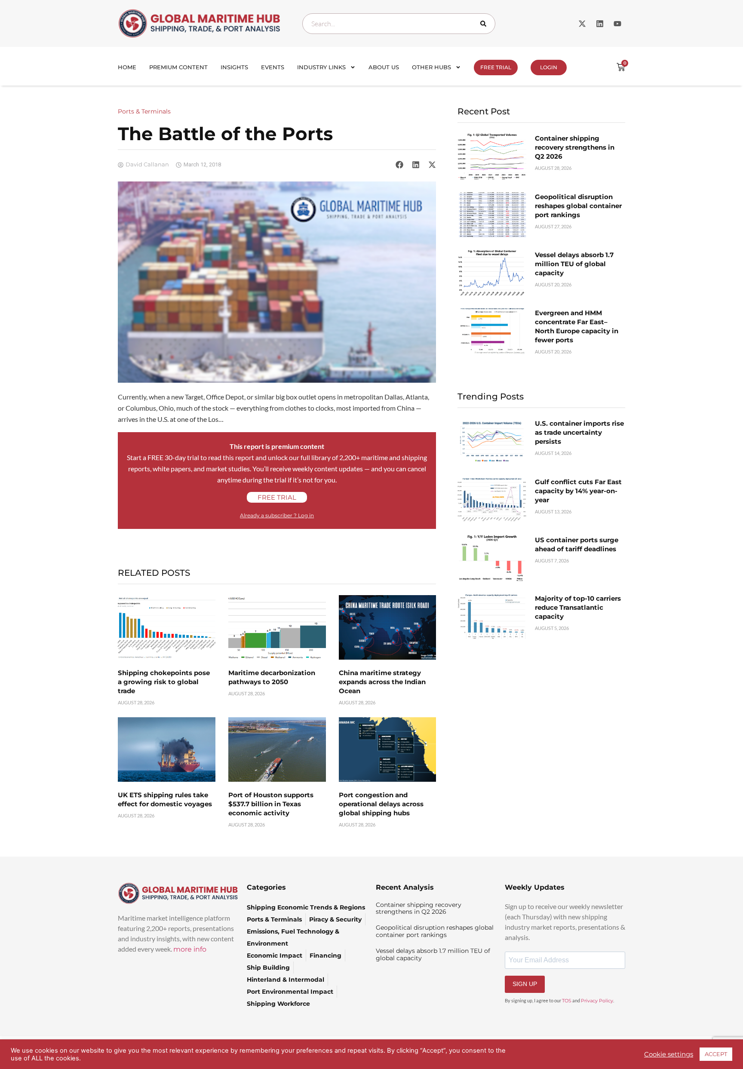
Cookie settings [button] (668, 1054)
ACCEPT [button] (716, 1054)
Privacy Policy (597, 1001)
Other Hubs (431, 67)
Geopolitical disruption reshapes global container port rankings (578, 206)
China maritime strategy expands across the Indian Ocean (382, 682)
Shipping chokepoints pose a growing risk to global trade (164, 682)
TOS (566, 1001)
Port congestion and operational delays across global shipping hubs (381, 804)
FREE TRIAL (495, 67)
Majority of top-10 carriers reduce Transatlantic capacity (578, 607)
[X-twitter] (582, 23)
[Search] (485, 23)
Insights (234, 67)
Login (548, 67)
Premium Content (178, 67)
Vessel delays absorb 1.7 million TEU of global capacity (574, 264)
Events (272, 67)
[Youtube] (617, 23)
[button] (399, 165)
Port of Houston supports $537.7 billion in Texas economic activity (270, 804)
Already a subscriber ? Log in (277, 515)
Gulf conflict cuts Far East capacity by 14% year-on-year (578, 491)
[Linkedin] (600, 23)
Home (127, 67)
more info (189, 949)
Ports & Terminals (144, 111)
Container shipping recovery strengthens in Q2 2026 (574, 147)
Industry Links (321, 67)
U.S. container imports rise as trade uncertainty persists (579, 432)
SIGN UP (525, 983)
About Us (383, 67)
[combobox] (398, 23)
